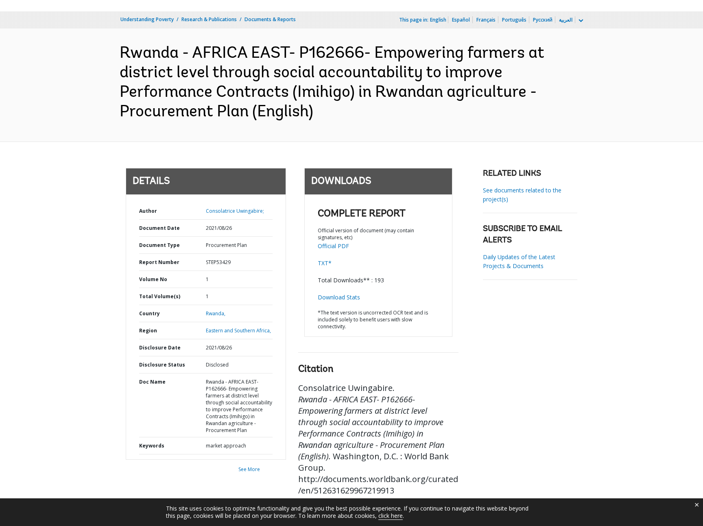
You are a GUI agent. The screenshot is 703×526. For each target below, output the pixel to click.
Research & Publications (209, 19)
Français (486, 19)
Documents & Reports (270, 19)
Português (514, 19)
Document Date (159, 228)
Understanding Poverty (147, 19)
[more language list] (580, 20)
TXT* (325, 263)
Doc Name (152, 381)
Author (148, 210)
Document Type (159, 245)
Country (149, 313)
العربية (565, 19)
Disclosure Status (162, 364)
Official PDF (333, 246)
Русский (542, 19)
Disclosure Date (160, 347)
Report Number (159, 262)
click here (390, 515)
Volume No (153, 279)
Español (461, 19)
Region (148, 330)
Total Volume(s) (159, 296)
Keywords (151, 445)
